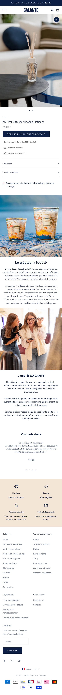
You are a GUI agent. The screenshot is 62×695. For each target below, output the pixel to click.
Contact (37, 604)
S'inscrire (12, 650)
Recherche (38, 600)
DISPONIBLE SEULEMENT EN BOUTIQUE (26, 134)
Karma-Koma (39, 553)
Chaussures (8, 568)
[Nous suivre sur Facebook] (4, 660)
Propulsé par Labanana (38, 675)
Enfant (6, 577)
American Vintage (41, 568)
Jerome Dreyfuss (41, 544)
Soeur (36, 539)
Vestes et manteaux (12, 549)
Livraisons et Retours (13, 604)
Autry (35, 558)
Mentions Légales (11, 600)
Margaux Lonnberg (42, 572)
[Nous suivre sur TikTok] (19, 660)
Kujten (36, 549)
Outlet (6, 582)
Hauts (5, 539)
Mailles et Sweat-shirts (14, 553)
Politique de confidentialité (15, 617)
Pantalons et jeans (11, 558)
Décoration (8, 587)
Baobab (6, 117)
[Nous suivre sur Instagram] (11, 660)
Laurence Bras (40, 563)
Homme (6, 572)
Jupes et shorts (10, 563)
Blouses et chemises (12, 544)
